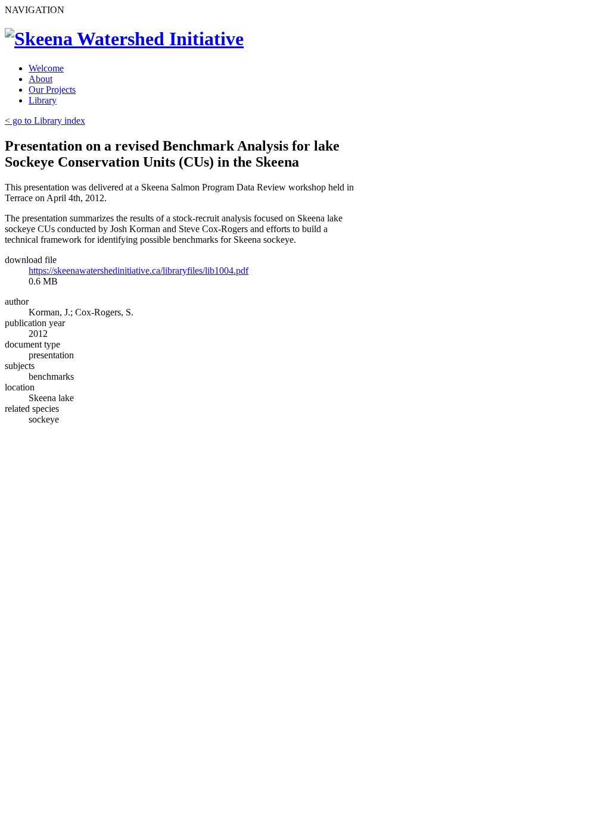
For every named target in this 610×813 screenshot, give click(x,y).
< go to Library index (45, 120)
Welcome (46, 68)
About (40, 79)
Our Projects (52, 90)
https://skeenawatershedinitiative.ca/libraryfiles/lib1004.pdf (138, 270)
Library (43, 100)
